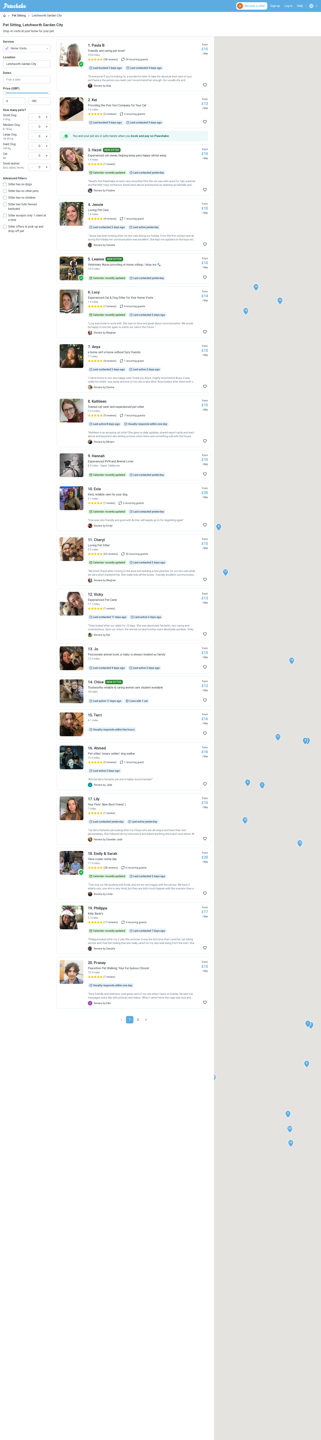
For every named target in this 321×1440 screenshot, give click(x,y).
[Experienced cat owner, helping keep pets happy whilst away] (134, 170)
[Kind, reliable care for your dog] (134, 507)
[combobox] (27, 48)
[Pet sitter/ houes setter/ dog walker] (134, 766)
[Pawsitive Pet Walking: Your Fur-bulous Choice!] (134, 982)
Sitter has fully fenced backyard (22, 207)
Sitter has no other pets (23, 191)
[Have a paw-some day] (134, 873)
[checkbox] (5, 184)
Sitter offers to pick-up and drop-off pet (25, 229)
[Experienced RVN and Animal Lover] (134, 465)
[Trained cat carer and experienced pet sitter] (134, 421)
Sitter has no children (21, 197)
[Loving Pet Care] (134, 224)
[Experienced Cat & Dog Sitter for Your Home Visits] (134, 312)
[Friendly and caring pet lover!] (134, 65)
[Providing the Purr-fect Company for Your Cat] (134, 111)
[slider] (4, 93)
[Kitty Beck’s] (134, 928)
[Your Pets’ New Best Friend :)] (134, 819)
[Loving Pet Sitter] (134, 560)
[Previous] (121, 1019)
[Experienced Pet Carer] (134, 614)
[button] (308, 1024)
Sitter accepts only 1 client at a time (27, 218)
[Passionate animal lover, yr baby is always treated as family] (134, 658)
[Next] (146, 1019)
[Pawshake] (15, 6)
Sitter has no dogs (20, 184)
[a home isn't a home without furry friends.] (134, 366)
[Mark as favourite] (204, 85)
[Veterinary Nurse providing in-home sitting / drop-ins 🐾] (134, 268)
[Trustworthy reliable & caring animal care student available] (134, 691)
